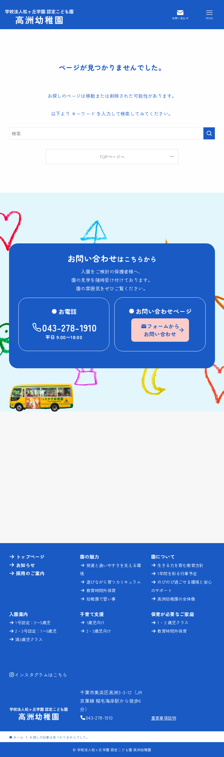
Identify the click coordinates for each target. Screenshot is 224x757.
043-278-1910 (69, 327)
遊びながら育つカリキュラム (113, 582)
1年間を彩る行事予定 (176, 573)
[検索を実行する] (209, 133)
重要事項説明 (163, 718)
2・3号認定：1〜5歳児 (36, 631)
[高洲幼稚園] (39, 14)
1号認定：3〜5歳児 (32, 622)
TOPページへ (112, 157)
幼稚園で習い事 (101, 599)
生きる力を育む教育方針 (180, 565)
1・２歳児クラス (172, 622)
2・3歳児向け (98, 631)
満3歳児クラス (29, 639)
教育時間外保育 (101, 590)
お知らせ (25, 564)
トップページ (30, 556)
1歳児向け (95, 622)
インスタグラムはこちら (41, 674)
